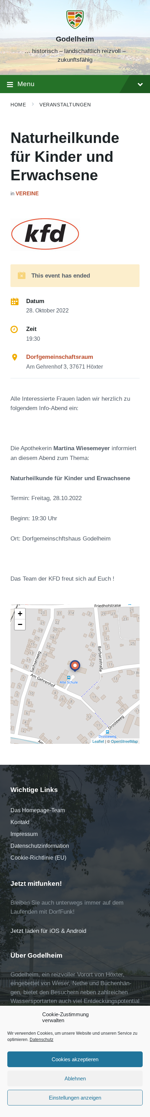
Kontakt (19, 822)
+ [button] (20, 613)
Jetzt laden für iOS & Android (48, 931)
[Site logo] (75, 27)
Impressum (24, 834)
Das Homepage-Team (37, 810)
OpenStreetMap (124, 741)
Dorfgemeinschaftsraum (59, 357)
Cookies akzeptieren (75, 1059)
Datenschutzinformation (39, 846)
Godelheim (75, 39)
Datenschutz (41, 1039)
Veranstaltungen (65, 104)
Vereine (27, 193)
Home (18, 104)
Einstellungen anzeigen (75, 1098)
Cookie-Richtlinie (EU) (38, 858)
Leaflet (98, 741)
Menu (26, 84)
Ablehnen (75, 1078)
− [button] (20, 624)
